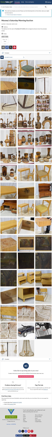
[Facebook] (19, 431)
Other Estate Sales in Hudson (14, 14)
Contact (25, 421)
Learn (24, 416)
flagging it (46, 389)
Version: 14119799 (11, 424)
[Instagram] (26, 431)
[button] (26, 53)
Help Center (38, 420)
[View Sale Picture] (8, 68)
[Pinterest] (32, 431)
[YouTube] (29, 431)
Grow (24, 418)
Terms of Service (38, 415)
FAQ (24, 415)
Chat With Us (12, 417)
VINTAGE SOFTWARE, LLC (14, 419)
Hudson (11, 404)
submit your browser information (12, 389)
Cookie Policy (38, 421)
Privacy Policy (38, 416)
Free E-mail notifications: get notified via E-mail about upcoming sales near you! (34, 410)
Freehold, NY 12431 (17, 402)
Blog (24, 420)
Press (36, 418)
